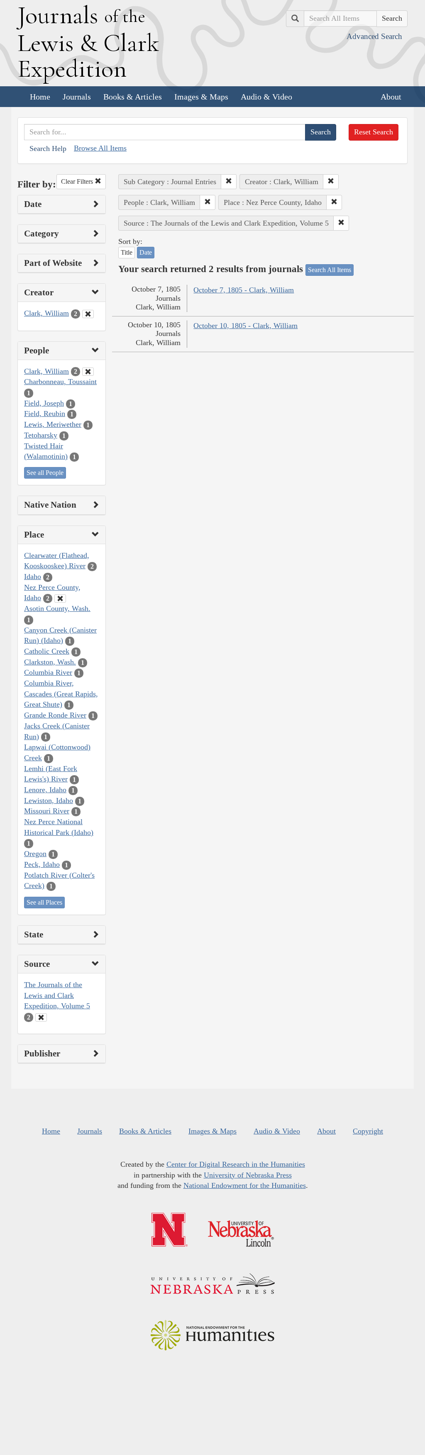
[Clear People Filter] (88, 371)
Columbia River (48, 672)
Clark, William (46, 313)
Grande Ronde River (55, 715)
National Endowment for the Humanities (244, 1185)
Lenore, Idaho (45, 790)
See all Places (44, 902)
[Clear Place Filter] (60, 598)
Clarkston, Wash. (50, 662)
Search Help (47, 148)
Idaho (32, 576)
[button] (229, 181)
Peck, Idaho (42, 864)
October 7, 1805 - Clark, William (243, 290)
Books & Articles (132, 96)
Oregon (35, 853)
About (391, 96)
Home (40, 96)
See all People (45, 472)
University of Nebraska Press (248, 1175)
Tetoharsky (40, 435)
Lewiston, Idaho (48, 800)
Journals (77, 96)
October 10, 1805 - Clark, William (245, 325)
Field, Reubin (44, 413)
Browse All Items (100, 148)
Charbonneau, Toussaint (60, 381)
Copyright (368, 1131)
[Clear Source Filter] (41, 1017)
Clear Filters (78, 181)
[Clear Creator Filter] (88, 314)
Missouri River (46, 811)
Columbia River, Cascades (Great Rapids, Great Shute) (61, 693)
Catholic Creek (46, 651)
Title (126, 252)
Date (145, 252)
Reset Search (373, 132)
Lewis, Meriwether (52, 424)
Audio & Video (266, 96)
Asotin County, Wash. (57, 608)
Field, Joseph (44, 403)
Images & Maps (201, 96)
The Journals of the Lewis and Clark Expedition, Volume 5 (57, 995)
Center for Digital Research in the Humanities (235, 1164)
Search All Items (329, 269)
